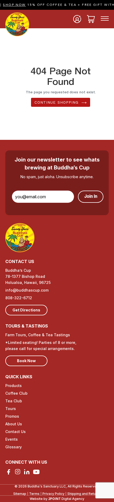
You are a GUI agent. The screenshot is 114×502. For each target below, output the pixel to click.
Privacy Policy (53, 493)
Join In (90, 197)
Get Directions (26, 310)
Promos (12, 416)
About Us (13, 424)
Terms (34, 493)
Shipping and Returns (84, 493)
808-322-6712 (18, 298)
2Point (54, 498)
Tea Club (13, 401)
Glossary (13, 447)
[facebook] (8, 472)
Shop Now (11, 5)
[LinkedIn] (27, 472)
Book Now (26, 360)
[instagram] (17, 472)
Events (11, 439)
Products (13, 385)
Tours (10, 408)
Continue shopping (56, 102)
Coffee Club (16, 393)
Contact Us (15, 431)
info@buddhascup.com (27, 290)
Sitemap (19, 493)
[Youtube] (36, 472)
